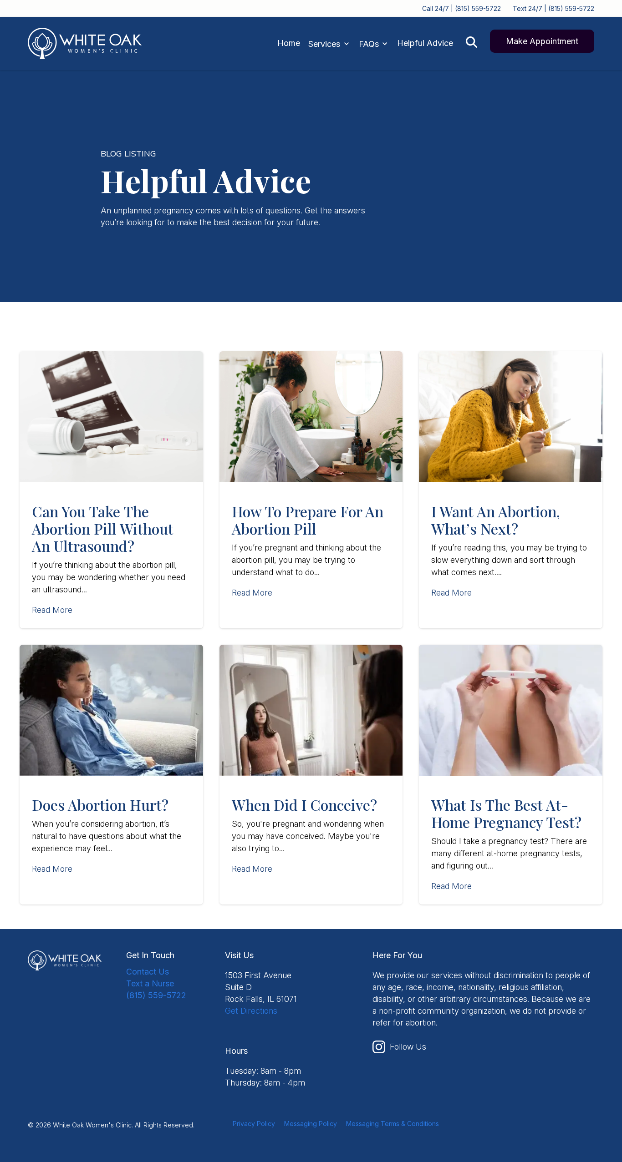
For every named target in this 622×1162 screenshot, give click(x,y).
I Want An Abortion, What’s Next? (495, 519)
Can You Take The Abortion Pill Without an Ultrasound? (102, 528)
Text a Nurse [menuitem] (150, 983)
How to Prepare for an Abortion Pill (307, 519)
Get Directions (251, 1010)
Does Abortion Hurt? (100, 804)
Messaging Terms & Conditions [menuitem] (392, 1123)
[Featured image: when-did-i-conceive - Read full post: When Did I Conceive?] (311, 710)
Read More (52, 610)
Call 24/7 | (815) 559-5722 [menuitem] (461, 8)
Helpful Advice (425, 43)
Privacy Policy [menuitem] (254, 1123)
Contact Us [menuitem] (147, 971)
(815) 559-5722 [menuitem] (156, 995)
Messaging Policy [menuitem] (310, 1123)
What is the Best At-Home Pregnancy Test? (506, 813)
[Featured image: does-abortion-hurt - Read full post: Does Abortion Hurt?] (111, 710)
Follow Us (408, 1046)
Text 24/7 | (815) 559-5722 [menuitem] (553, 8)
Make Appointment (542, 41)
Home (288, 43)
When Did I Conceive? (304, 804)
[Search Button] (471, 42)
